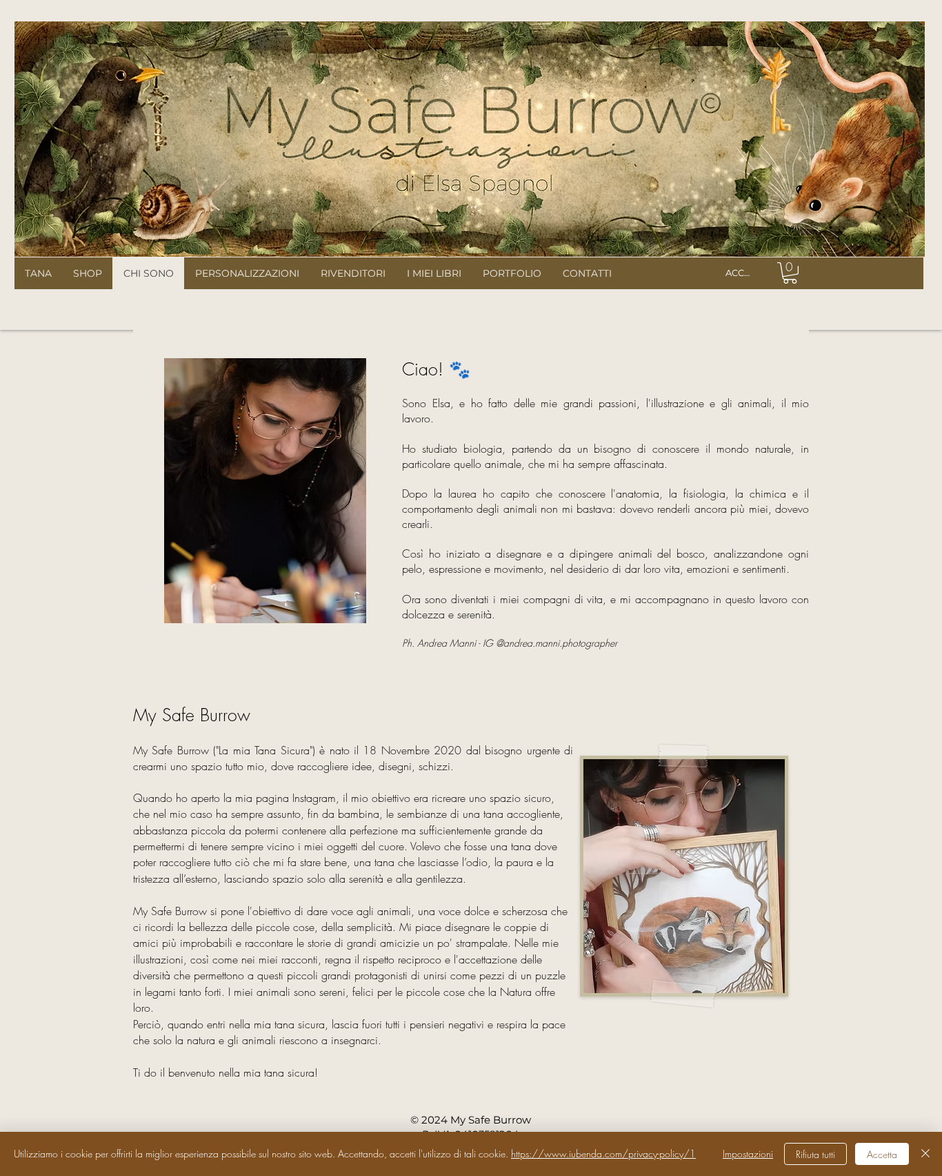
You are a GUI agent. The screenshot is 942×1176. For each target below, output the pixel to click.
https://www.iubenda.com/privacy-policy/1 (603, 1153)
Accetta (882, 1154)
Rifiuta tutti (815, 1154)
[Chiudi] (925, 1154)
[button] (790, 273)
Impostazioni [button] (748, 1153)
